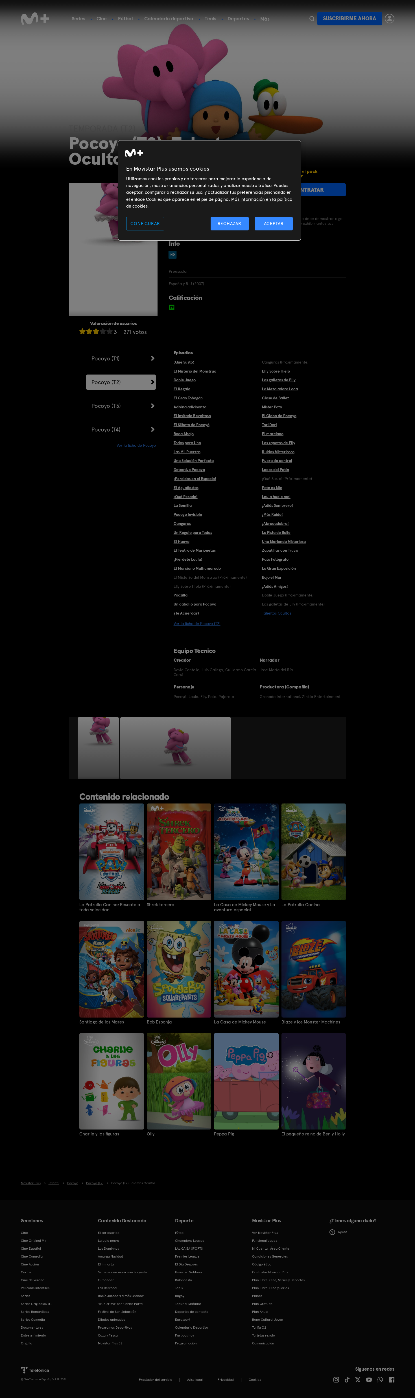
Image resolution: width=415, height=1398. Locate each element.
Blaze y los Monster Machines (310, 1022)
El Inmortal (106, 1264)
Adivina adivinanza (190, 407)
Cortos (26, 1272)
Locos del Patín (275, 469)
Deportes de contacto (191, 1312)
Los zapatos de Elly (278, 443)
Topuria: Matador (188, 1304)
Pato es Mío (272, 487)
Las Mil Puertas (187, 452)
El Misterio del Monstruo (195, 371)
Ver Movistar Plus (265, 1233)
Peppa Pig (224, 1134)
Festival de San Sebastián (117, 1312)
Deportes (238, 18)
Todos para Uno (187, 443)
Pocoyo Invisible (188, 514)
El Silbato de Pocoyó (191, 424)
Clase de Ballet (275, 398)
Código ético (261, 1264)
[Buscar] (311, 18)
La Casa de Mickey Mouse (240, 1022)
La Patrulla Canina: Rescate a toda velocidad (109, 907)
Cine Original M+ (33, 1241)
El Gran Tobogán (188, 398)
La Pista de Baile (276, 532)
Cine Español (31, 1249)
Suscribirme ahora (349, 18)
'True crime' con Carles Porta (120, 1304)
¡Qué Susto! (184, 362)
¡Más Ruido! (272, 514)
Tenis (210, 18)
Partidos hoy (184, 1335)
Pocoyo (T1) (105, 358)
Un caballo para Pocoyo (195, 604)
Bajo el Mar (272, 577)
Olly (150, 1134)
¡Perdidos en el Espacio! (195, 478)
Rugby (179, 1296)
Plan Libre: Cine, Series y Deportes (278, 1280)
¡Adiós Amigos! (275, 586)
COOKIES (255, 1380)
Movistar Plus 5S (110, 1343)
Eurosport (182, 1320)
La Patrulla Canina (300, 904)
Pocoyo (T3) (106, 405)
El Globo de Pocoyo (279, 415)
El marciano (272, 433)
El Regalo (182, 389)
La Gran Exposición (279, 568)
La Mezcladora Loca (280, 389)
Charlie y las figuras (99, 1134)
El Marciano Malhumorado (197, 568)
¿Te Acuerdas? (186, 613)
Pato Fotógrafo (275, 559)
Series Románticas (35, 1312)
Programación (186, 1343)
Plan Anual (260, 1312)
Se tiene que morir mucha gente (122, 1272)
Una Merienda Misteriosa (284, 541)
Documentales (32, 1327)
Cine (102, 18)
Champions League (189, 1241)
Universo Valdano (188, 1272)
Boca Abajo (184, 433)
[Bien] (103, 331)
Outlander (106, 1280)
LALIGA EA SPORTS (189, 1249)
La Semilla (183, 505)
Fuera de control (277, 460)
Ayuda (342, 1232)
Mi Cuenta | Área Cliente (270, 1249)
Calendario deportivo (168, 18)
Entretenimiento (33, 1335)
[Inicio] (35, 18)
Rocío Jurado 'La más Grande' (121, 1296)
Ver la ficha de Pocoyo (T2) (197, 623)
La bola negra (108, 1241)
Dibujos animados (111, 1320)
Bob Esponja (159, 1022)
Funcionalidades (264, 1241)
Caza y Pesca (108, 1335)
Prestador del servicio (155, 1380)
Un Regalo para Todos (193, 532)
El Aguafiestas (186, 487)
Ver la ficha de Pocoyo (136, 445)
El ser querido (108, 1233)
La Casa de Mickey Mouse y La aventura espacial (244, 907)
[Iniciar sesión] (389, 18)
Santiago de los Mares (101, 1022)
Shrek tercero (160, 904)
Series (78, 18)
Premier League (187, 1256)
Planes (257, 1296)
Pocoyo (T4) (106, 429)
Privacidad (226, 1380)
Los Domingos (108, 1249)
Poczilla (180, 595)
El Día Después (186, 1264)
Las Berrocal (107, 1288)
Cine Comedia (32, 1256)
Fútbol (125, 18)
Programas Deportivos (115, 1327)
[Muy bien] (109, 331)
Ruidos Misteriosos (278, 452)
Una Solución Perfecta (194, 460)
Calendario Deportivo (191, 1327)
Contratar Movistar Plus (270, 1272)
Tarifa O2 (259, 1327)
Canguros (182, 523)
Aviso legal (195, 1380)
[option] (99, 748)
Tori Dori (269, 424)
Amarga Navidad (110, 1256)
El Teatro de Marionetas (195, 550)
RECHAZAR (229, 223)
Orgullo (26, 1343)
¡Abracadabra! (275, 523)
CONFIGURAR (145, 223)
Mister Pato (272, 407)
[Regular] (96, 331)
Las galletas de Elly (279, 380)
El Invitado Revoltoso (192, 415)
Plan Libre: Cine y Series (270, 1288)
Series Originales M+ (36, 1304)
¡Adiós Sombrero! (277, 505)
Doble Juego (185, 380)
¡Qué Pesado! (186, 496)
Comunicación (263, 1343)
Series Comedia (33, 1320)
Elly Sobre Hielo (276, 371)
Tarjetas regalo (263, 1335)
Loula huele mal (276, 496)
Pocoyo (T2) (106, 382)
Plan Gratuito (262, 1304)
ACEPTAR (274, 223)
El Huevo (181, 541)
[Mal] (89, 331)
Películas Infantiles (35, 1288)
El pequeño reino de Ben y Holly (313, 1134)
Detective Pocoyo (189, 469)
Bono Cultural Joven (267, 1320)
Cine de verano (32, 1280)
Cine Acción (30, 1264)
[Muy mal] (82, 331)
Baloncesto (183, 1280)
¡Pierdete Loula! (188, 559)
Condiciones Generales (270, 1256)
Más (265, 19)
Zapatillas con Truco (280, 550)
